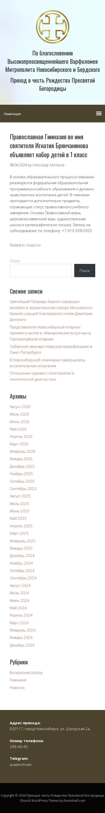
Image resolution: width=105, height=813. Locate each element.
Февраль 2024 (22, 630)
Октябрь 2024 (22, 570)
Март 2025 (19, 533)
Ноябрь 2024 (21, 563)
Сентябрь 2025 (23, 488)
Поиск (15, 260)
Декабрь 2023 (22, 645)
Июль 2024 (19, 592)
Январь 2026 (21, 458)
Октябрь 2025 (22, 481)
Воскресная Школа (26, 672)
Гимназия (18, 679)
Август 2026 (20, 406)
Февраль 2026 (22, 451)
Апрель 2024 (21, 615)
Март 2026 (19, 443)
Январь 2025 (21, 548)
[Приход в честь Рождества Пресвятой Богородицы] (52, 39)
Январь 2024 (21, 637)
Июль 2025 (19, 503)
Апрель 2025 (21, 525)
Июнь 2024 (19, 600)
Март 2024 (19, 622)
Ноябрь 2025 (21, 473)
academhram (21, 764)
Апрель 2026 (21, 436)
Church (25, 800)
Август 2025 (20, 495)
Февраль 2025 (22, 540)
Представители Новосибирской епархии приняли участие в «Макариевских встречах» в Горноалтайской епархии (50, 332)
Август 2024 (20, 585)
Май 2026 (18, 428)
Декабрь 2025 (22, 466)
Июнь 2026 (19, 421)
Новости (33, 245)
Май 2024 (18, 607)
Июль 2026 (19, 414)
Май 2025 (18, 518)
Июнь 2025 (19, 510)
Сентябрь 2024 (23, 577)
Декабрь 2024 (22, 555)
